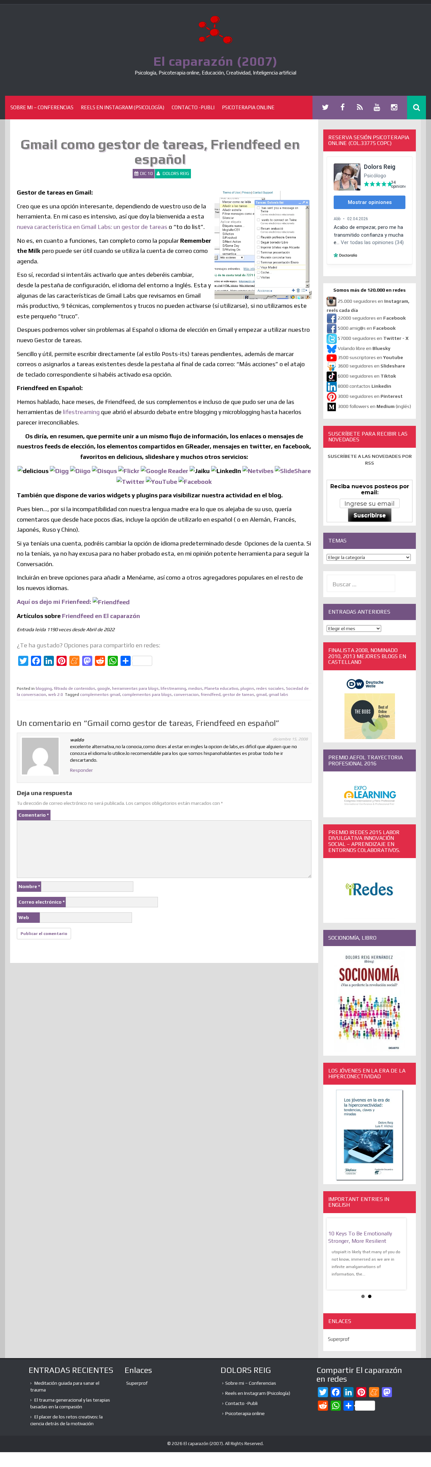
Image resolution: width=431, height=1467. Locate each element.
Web (24, 917)
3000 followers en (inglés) (374, 406)
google (103, 688)
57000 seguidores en (372, 338)
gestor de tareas (238, 694)
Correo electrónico (42, 902)
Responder (81, 770)
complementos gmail (100, 694)
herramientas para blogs (135, 688)
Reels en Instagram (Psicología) (122, 107)
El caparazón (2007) (215, 61)
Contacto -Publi (193, 107)
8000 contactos (364, 386)
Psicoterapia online (248, 107)
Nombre (29, 886)
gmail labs (278, 694)
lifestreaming (81, 411)
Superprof (339, 1339)
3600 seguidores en (371, 366)
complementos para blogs (147, 694)
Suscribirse (370, 515)
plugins (247, 688)
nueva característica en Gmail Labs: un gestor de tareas (92, 226)
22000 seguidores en (372, 318)
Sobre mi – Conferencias (41, 107)
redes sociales (270, 688)
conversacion (186, 694)
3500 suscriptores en (370, 357)
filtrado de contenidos (74, 688)
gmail (261, 694)
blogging (44, 688)
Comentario (34, 815)
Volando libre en (364, 348)
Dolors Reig (176, 173)
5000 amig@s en (367, 328)
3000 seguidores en (370, 396)
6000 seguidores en (367, 376)
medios (195, 688)
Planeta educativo (221, 688)
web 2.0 (55, 694)
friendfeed (211, 694)
